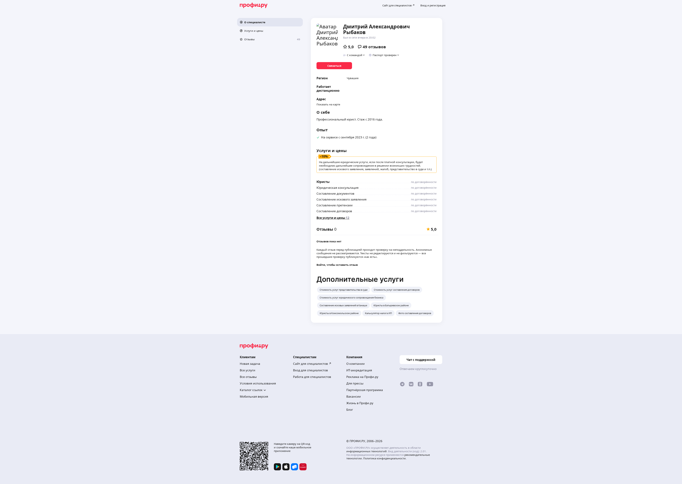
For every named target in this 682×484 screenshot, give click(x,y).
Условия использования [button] (258, 383)
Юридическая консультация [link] (337, 188)
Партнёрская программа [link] (364, 390)
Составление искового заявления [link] (341, 199)
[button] (270, 22)
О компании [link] (355, 364)
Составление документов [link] (335, 193)
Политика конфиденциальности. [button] (384, 458)
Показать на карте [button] (328, 104)
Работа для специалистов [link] (312, 377)
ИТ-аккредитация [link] (359, 370)
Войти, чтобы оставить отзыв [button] (337, 264)
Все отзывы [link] (248, 377)
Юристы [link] (322, 182)
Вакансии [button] (353, 396)
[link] (334, 65)
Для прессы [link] (354, 383)
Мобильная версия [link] (254, 396)
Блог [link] (349, 410)
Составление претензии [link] (334, 205)
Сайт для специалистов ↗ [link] (312, 364)
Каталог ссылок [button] (251, 390)
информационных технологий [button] (366, 451)
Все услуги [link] (247, 370)
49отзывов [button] (374, 46)
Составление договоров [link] (334, 211)
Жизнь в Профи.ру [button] (359, 403)
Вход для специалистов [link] (310, 370)
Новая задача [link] (250, 364)
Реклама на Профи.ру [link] (362, 377)
